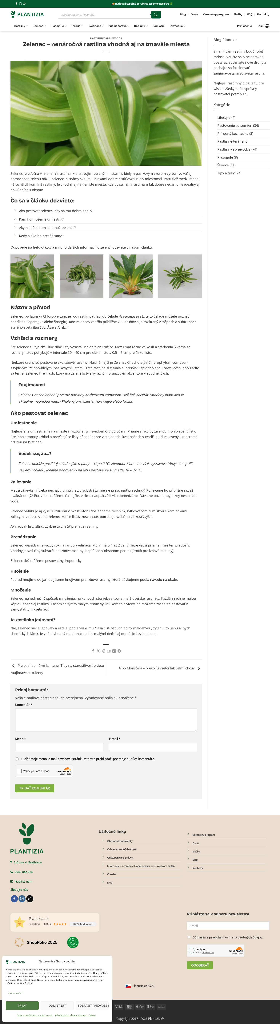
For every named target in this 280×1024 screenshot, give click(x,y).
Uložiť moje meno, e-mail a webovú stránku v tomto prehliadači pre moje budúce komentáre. (88, 759)
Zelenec (16, 316)
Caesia (88, 401)
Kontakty (263, 14)
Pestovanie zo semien (234, 125)
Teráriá (75, 26)
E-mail (114, 739)
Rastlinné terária (230, 141)
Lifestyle (223, 117)
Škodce (223, 165)
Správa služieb (15, 993)
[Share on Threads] (103, 651)
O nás (194, 14)
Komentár (23, 705)
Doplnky (139, 26)
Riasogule (57, 26)
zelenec (23, 347)
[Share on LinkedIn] (114, 651)
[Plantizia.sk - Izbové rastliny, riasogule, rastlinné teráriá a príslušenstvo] (29, 14)
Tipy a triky (226, 173)
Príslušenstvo (117, 26)
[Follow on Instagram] (20, 3)
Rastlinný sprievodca (106, 38)
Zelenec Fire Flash (40, 373)
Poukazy (158, 26)
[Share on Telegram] (119, 651)
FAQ (249, 14)
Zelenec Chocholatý (129, 362)
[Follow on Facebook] (16, 3)
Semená (38, 26)
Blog (183, 14)
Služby (238, 14)
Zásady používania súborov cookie (35, 1015)
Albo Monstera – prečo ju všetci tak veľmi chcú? (157, 668)
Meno (20, 739)
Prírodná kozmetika (232, 133)
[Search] (156, 14)
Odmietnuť (57, 1005)
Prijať (22, 1005)
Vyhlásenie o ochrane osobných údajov (75, 1015)
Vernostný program (216, 14)
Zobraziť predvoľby (93, 1005)
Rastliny (19, 26)
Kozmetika (176, 26)
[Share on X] (98, 651)
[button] (263, 26)
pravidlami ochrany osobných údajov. (236, 937)
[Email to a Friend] (108, 651)
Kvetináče (94, 26)
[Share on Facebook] (93, 651)
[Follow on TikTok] (24, 3)
